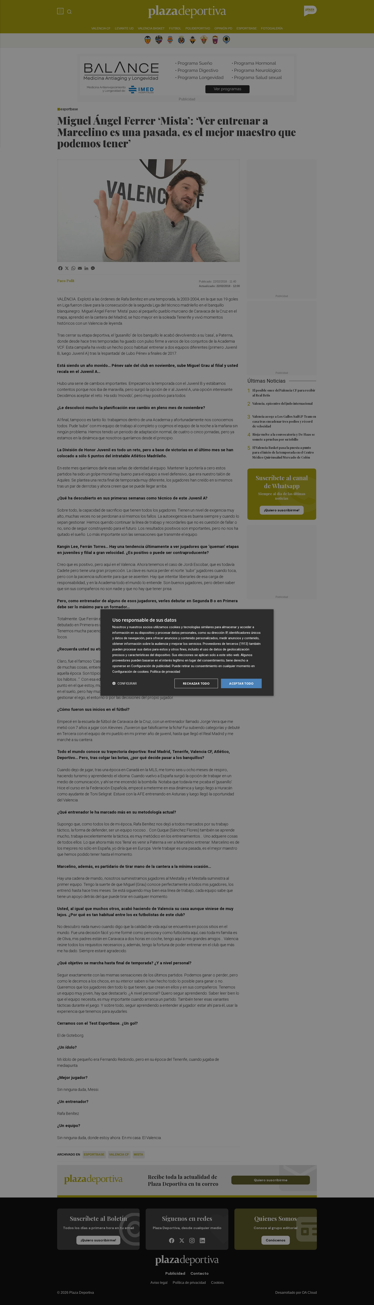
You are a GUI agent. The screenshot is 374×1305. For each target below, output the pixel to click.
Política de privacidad (165, 671)
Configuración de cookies (130, 671)
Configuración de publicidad (150, 666)
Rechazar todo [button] (196, 683)
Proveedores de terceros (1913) (225, 644)
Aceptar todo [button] (241, 683)
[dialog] (187, 652)
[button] (124, 683)
